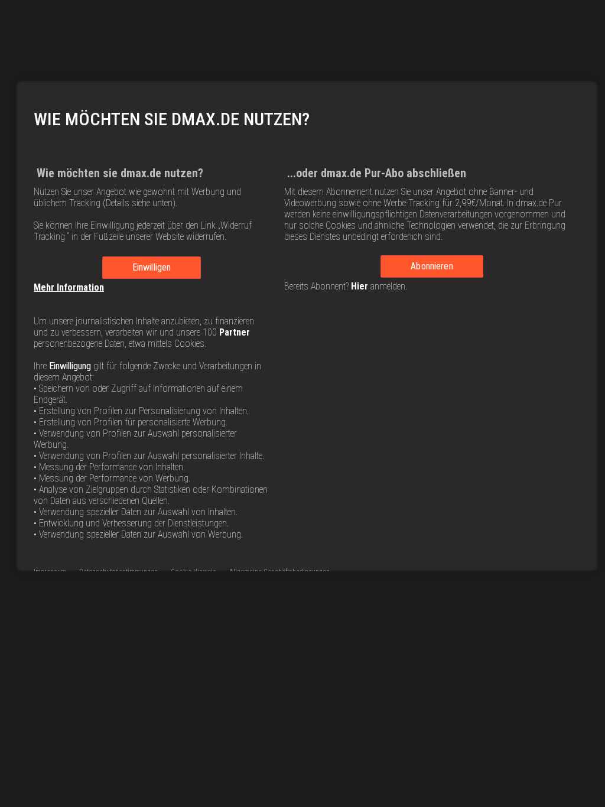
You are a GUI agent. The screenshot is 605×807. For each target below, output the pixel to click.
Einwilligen (151, 267)
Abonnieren (432, 266)
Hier (359, 286)
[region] (306, 326)
